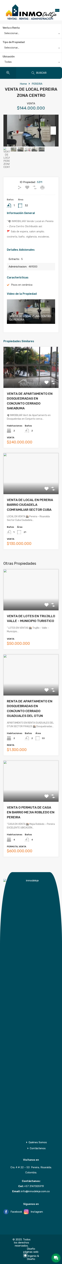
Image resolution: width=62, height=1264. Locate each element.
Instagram (36, 1211)
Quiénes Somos (38, 1142)
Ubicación (9, 56)
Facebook (16, 1211)
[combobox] (31, 34)
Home (23, 83)
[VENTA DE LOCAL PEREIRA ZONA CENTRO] (31, 130)
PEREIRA (37, 83)
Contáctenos (38, 1148)
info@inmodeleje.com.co (35, 1191)
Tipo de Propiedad (14, 42)
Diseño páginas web (30, 1250)
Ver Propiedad (31, 379)
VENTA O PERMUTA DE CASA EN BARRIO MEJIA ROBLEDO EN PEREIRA (30, 812)
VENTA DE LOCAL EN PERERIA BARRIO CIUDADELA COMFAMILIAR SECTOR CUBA (30, 505)
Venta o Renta (11, 27)
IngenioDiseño (33, 1257)
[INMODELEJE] (31, 19)
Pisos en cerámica (21, 284)
